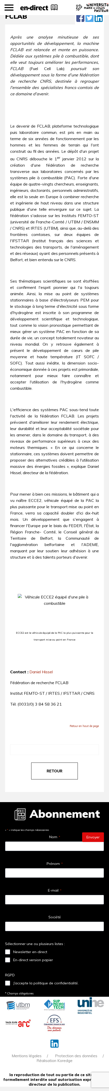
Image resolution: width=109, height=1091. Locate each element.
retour (54, 771)
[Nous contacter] (78, 10)
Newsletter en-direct (30, 952)
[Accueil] (34, 7)
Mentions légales (27, 1055)
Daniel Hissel (41, 671)
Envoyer (93, 837)
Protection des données (76, 1055)
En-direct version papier (33, 960)
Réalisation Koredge (54, 1060)
